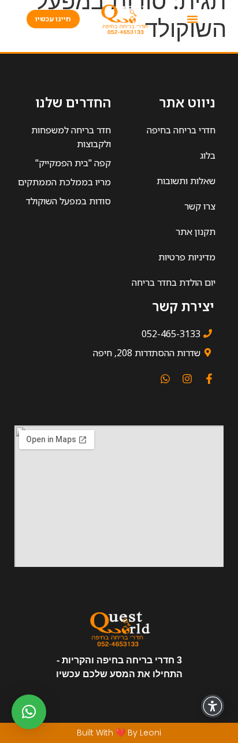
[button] (192, 19)
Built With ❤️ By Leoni (119, 732)
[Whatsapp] (165, 379)
